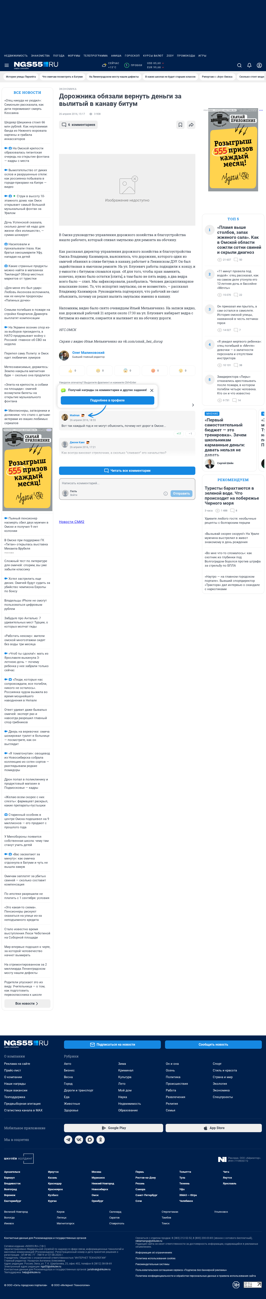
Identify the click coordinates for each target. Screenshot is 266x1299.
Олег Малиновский (88, 352)
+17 (179, 433)
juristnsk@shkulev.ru (99, 1269)
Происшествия (177, 1084)
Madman (75, 415)
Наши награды (15, 1084)
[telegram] (68, 1140)
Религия (172, 1104)
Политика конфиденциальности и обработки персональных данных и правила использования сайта (195, 1275)
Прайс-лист (12, 1070)
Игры (202, 55)
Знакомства (40, 55)
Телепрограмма (96, 55)
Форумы (74, 55)
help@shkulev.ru (31, 1272)
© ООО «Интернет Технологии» (70, 1285)
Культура (124, 1077)
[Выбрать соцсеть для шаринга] (191, 125)
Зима (122, 1064)
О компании (13, 1077)
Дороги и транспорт (78, 1090)
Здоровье (71, 1110)
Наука (122, 1097)
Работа (171, 1090)
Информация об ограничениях (153, 1252)
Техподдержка (14, 1097)
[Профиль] (259, 65)
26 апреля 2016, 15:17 (72, 114)
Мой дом (125, 1090)
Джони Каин (77, 442)
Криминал (125, 1070)
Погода (59, 55)
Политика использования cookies (155, 1258)
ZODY (170, 55)
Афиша (116, 55)
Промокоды (186, 55)
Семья (170, 1110)
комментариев (81, 125)
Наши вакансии (15, 1090)
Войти (73, 495)
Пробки (134, 65)
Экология (220, 1084)
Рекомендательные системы (152, 1264)
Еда (66, 1097)
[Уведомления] (249, 65)
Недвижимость (16, 55)
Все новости (27, 92)
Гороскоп (132, 55)
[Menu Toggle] (7, 65)
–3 (190, 460)
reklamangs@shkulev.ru (148, 1241)
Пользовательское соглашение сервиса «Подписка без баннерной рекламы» (181, 1270)
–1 (190, 433)
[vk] (79, 1140)
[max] (90, 1140)
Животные (72, 1104)
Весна (68, 1077)
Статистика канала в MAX (23, 1110)
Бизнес (69, 1070)
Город (68, 1084)
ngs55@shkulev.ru (51, 1266)
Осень (170, 1070)
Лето (122, 1084)
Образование (128, 1110)
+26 (179, 460)
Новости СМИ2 (71, 522)
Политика (173, 1077)
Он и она (172, 1064)
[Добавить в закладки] (180, 125)
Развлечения (175, 1097)
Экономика (221, 1090)
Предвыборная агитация (22, 1104)
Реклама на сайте (17, 1064)
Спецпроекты (223, 1097)
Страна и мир (223, 1077)
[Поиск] (239, 65)
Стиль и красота (225, 1070)
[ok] (100, 1140)
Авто (67, 1064)
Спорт (217, 1064)
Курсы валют (153, 55)
